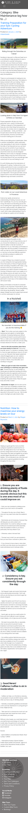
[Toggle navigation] (4, 6)
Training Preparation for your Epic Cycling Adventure (13, 25)
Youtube (7, 795)
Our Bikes (7, 762)
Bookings (7, 809)
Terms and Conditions (12, 784)
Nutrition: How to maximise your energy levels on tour (12, 411)
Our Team (7, 765)
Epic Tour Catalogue (11, 781)
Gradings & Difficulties (12, 772)
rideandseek (4, 34)
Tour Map (7, 779)
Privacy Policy (9, 786)
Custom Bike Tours (11, 807)
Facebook (7, 793)
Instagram (7, 798)
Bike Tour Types (9, 805)
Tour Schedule (9, 774)
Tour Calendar (9, 777)
